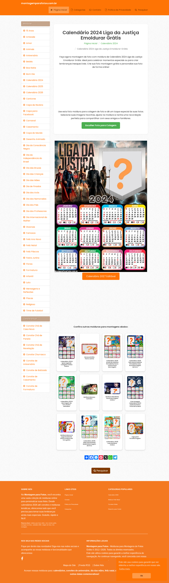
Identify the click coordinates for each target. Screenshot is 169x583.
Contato (96, 9)
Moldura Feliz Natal (114, 499)
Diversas (30, 226)
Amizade (30, 36)
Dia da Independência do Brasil (32, 158)
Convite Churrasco (35, 354)
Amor (28, 43)
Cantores (30, 98)
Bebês (29, 61)
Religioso (30, 304)
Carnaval (30, 120)
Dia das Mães (32, 180)
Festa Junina (32, 257)
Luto (27, 282)
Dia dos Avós (32, 192)
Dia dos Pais (31, 204)
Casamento (31, 126)
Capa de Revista (34, 104)
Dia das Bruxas (33, 167)
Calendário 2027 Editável (101, 276)
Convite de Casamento (30, 378)
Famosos (30, 233)
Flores (28, 263)
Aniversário (31, 55)
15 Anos (29, 30)
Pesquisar (142, 9)
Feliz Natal (31, 245)
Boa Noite (30, 67)
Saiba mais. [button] (124, 569)
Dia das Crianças (34, 174)
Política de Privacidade (97, 560)
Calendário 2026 (34, 92)
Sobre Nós (99, 565)
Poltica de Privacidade (119, 9)
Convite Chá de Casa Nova (32, 327)
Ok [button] (141, 576)
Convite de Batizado (36, 370)
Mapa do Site (69, 565)
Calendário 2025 (34, 86)
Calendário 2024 (109, 43)
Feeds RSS (84, 565)
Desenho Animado (35, 139)
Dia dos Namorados (35, 198)
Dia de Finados (33, 186)
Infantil (29, 276)
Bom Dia (30, 74)
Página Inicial (60, 9)
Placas (29, 298)
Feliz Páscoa (32, 251)
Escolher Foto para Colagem (100, 125)
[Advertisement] (101, 89)
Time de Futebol (34, 310)
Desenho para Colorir (114, 509)
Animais (29, 49)
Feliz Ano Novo (33, 239)
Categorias (79, 9)
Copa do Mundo (34, 132)
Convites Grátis (113, 504)
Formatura (31, 270)
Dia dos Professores (36, 211)
